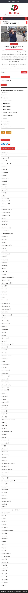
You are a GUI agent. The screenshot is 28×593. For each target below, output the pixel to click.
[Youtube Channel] (9, 144)
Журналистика (5, 303)
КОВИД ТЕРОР (5, 370)
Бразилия (4, 190)
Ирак (3, 332)
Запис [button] (3, 132)
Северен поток (5, 513)
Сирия (3, 524)
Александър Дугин (6, 163)
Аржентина (4, 172)
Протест (3, 221)
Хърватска (4, 582)
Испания (3, 341)
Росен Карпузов (14, 64)
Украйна (3, 568)
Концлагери (4, 382)
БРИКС (3, 193)
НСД (3, 437)
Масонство (4, 405)
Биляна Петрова (5, 201)
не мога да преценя (7, 106)
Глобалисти (4, 262)
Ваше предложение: (7, 127)
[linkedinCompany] (4, 144)
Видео (3, 239)
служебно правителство (7, 530)
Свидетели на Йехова (7, 100)
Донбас (3, 570)
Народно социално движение (8, 419)
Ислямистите (4, 338)
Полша (3, 457)
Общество (4, 443)
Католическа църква (6, 355)
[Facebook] (2, 144)
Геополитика (4, 254)
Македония (4, 402)
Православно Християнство (7, 463)
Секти (3, 515)
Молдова (4, 414)
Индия (3, 326)
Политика (4, 454)
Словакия (4, 527)
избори (3, 312)
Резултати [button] (9, 132)
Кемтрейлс (4, 358)
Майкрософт (4, 390)
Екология (4, 291)
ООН (3, 446)
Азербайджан (4, 158)
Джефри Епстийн (5, 280)
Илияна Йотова (5, 323)
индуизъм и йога (6, 103)
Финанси (4, 576)
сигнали (3, 521)
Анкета (3, 169)
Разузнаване (4, 478)
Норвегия (4, 434)
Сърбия (3, 559)
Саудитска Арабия (5, 501)
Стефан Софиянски (6, 553)
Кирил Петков (5, 212)
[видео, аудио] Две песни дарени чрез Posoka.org (14, 47)
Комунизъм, (4, 379)
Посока (14, 12)
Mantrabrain (24, 591)
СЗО (3, 518)
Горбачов (4, 265)
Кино (3, 361)
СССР (3, 550)
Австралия (4, 152)
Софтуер (3, 536)
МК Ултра (4, 411)
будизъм (4, 95)
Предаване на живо (6, 469)
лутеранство (5, 97)
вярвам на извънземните (8, 115)
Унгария (3, 574)
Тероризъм (4, 562)
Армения (4, 175)
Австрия (3, 155)
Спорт (3, 547)
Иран (3, 335)
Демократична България (7, 277)
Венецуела (4, 236)
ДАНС (3, 274)
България (4, 198)
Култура (12, 44)
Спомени (4, 544)
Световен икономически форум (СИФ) (10, 510)
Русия (3, 495)
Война (3, 251)
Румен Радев (4, 489)
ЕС (2, 297)
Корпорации (4, 387)
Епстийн (4, 294)
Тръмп (3, 506)
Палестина (4, 449)
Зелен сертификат (5, 309)
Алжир (3, 166)
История (3, 347)
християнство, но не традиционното (10, 112)
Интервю (4, 329)
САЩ (3, 504)
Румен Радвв (4, 486)
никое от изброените (7, 109)
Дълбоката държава (6, 283)
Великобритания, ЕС (6, 233)
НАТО (3, 422)
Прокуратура (4, 472)
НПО (3, 218)
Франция (4, 579)
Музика (3, 416)
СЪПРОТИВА (5, 556)
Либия (3, 399)
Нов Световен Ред (5, 431)
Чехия (3, 585)
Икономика (4, 320)
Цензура (3, 224)
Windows (4, 538)
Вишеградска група (6, 245)
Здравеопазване (5, 306)
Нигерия (3, 428)
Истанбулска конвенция (7, 344)
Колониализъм (5, 376)
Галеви (3, 206)
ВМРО (3, 248)
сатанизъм (5, 118)
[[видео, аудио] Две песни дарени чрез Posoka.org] (14, 34)
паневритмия (5, 124)
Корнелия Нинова (5, 385)
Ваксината (4, 230)
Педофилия (4, 451)
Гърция (3, 271)
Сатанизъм (4, 498)
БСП (3, 195)
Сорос (3, 533)
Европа (3, 286)
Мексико (3, 408)
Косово (3, 393)
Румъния (4, 492)
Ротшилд (4, 483)
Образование (4, 440)
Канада (3, 353)
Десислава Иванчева (6, 209)
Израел (3, 318)
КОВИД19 (4, 373)
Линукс (3, 541)
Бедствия (4, 181)
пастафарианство (6, 121)
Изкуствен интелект (6, 315)
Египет (3, 289)
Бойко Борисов (5, 203)
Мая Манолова (5, 215)
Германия (4, 259)
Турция (3, 565)
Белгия (3, 187)
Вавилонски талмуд (6, 227)
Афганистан (4, 178)
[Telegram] (7, 144)
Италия (3, 350)
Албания (3, 161)
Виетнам (3, 242)
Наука (3, 425)
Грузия (3, 268)
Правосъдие (4, 466)
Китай (3, 367)
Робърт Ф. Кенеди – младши (8, 481)
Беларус (3, 184)
